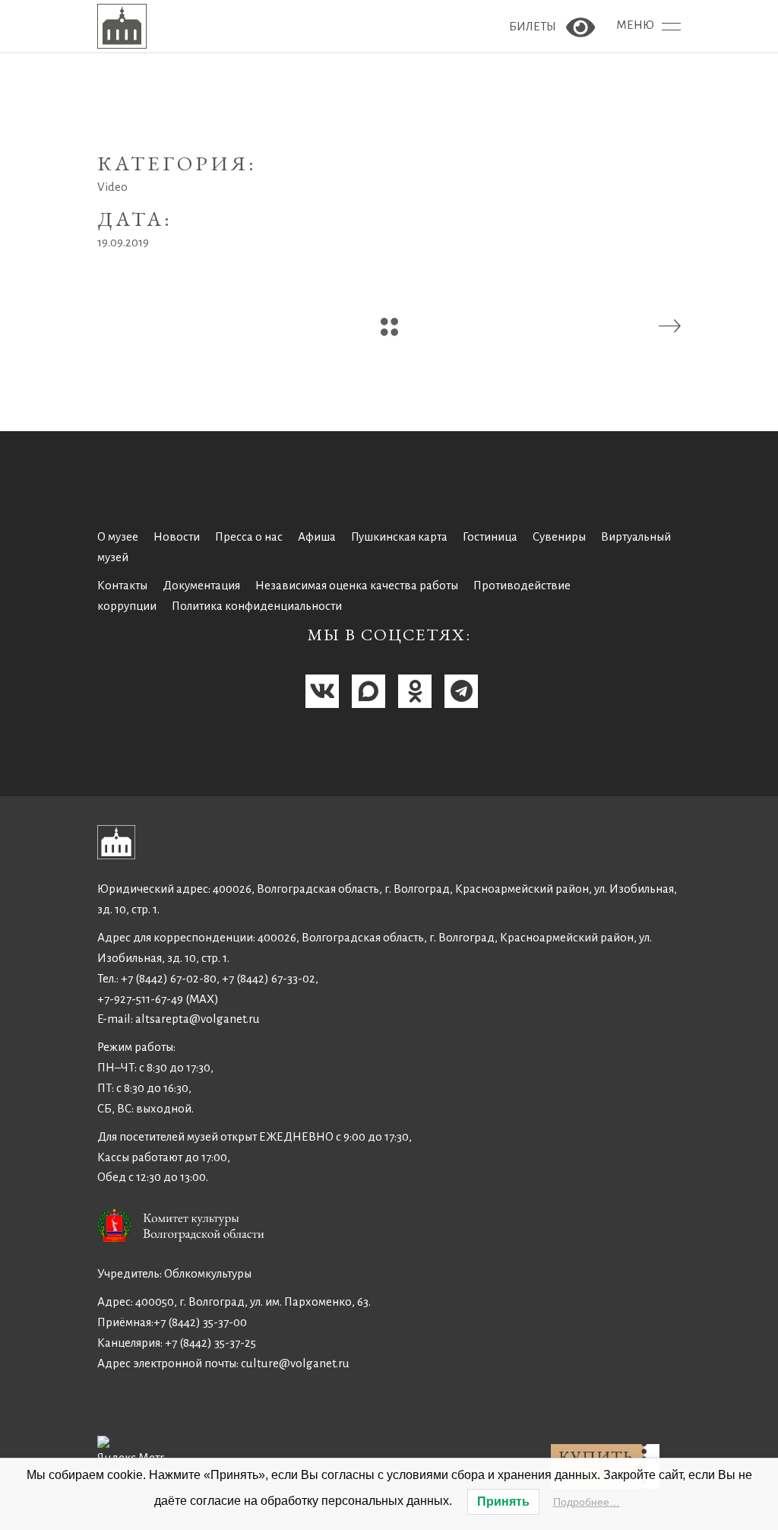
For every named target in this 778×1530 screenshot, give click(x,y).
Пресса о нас (249, 536)
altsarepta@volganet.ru (197, 1018)
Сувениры (559, 536)
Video (112, 186)
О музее (117, 536)
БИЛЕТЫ (533, 26)
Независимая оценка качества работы (356, 585)
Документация (201, 585)
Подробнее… (586, 1502)
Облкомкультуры (207, 1273)
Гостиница (490, 536)
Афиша (317, 536)
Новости (176, 536)
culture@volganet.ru (295, 1363)
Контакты (122, 585)
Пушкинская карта (399, 536)
